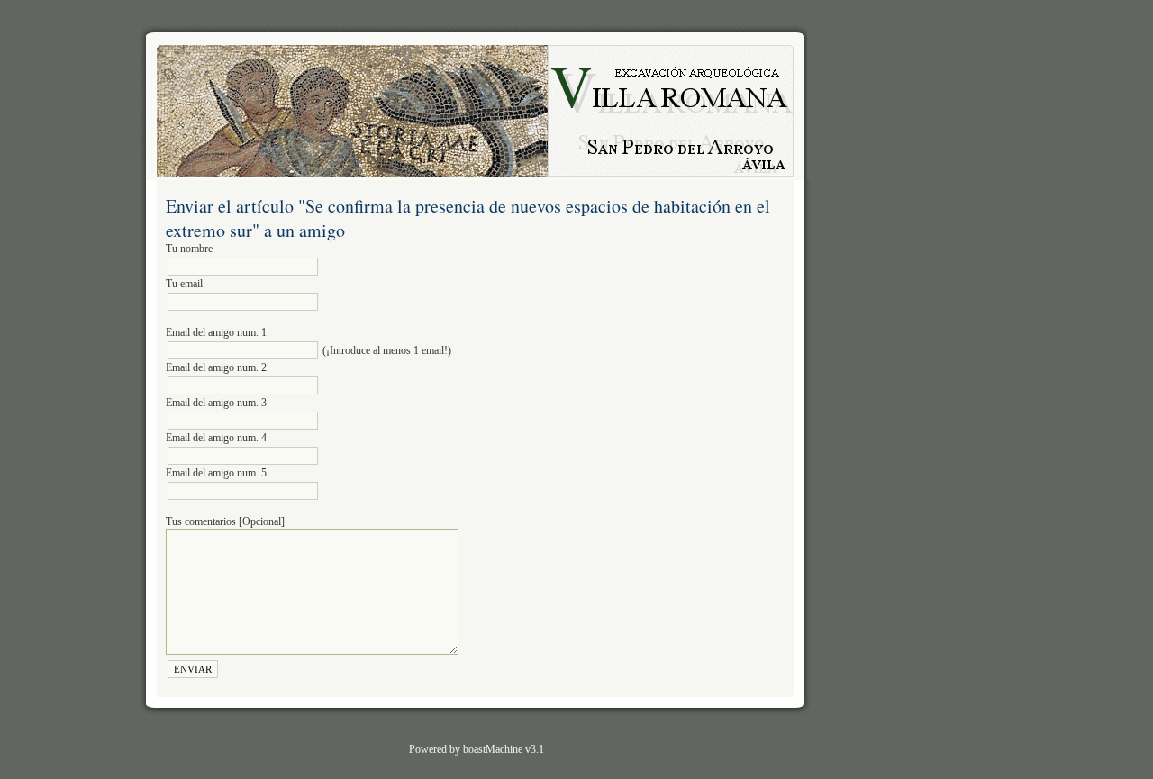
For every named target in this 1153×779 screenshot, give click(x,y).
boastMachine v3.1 (503, 749)
